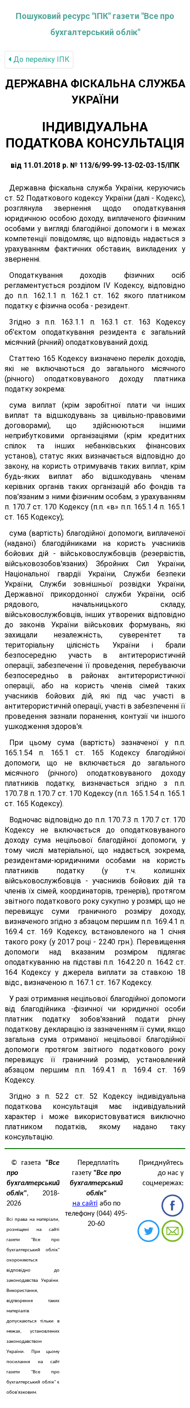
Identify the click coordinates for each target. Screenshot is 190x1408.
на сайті (85, 1203)
